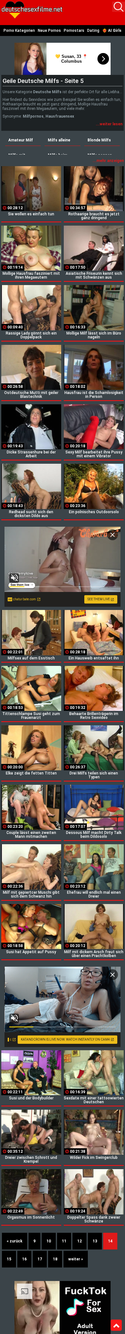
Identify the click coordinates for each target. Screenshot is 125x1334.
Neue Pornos (49, 30)
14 (110, 1241)
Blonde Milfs (99, 140)
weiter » (75, 1259)
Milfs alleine (59, 140)
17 (40, 1259)
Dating (93, 30)
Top (116, 1325)
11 (64, 1241)
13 (95, 1241)
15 (9, 1259)
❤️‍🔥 (111, 30)
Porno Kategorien (19, 30)
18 (55, 1259)
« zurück (14, 1241)
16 (24, 1259)
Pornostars (74, 30)
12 (79, 1241)
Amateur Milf (20, 140)
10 (48, 1241)
